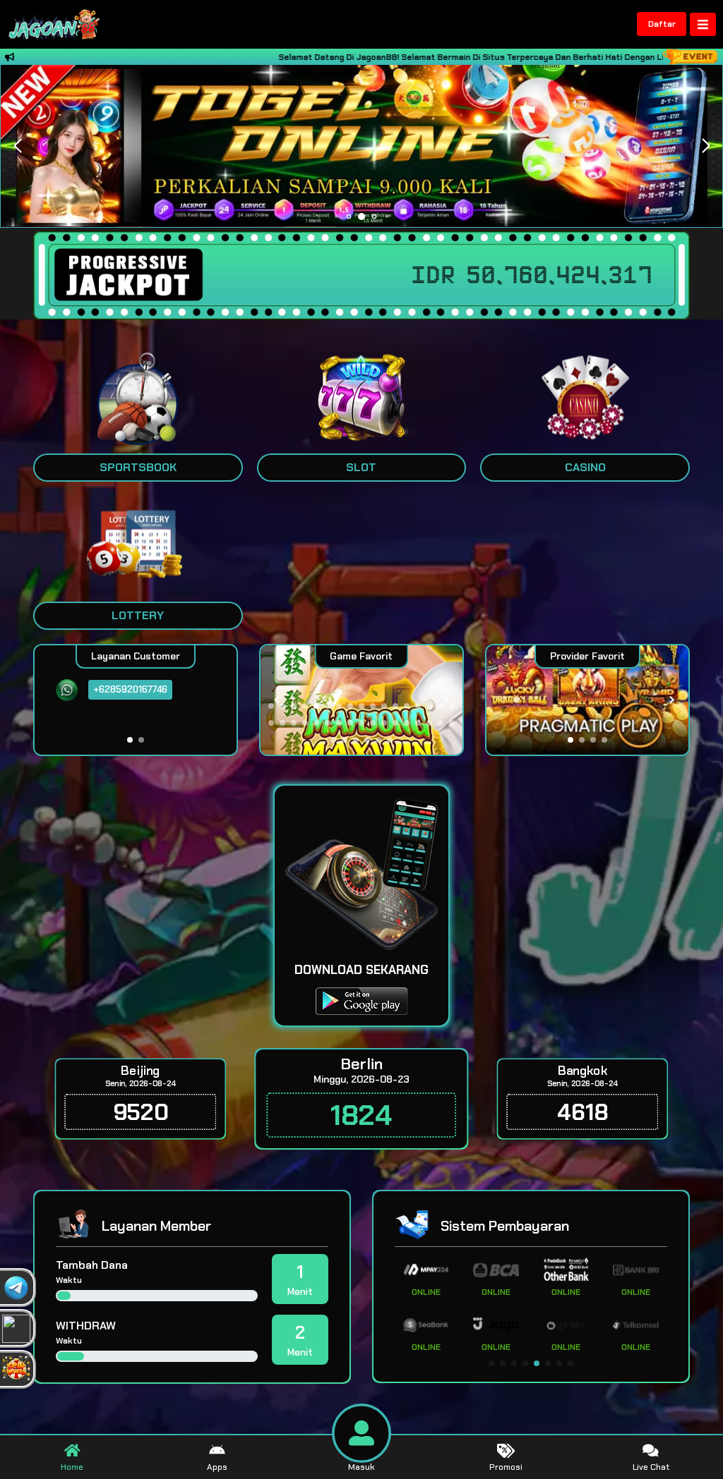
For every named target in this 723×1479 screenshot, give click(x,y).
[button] (705, 146)
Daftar (662, 24)
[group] (587, 700)
